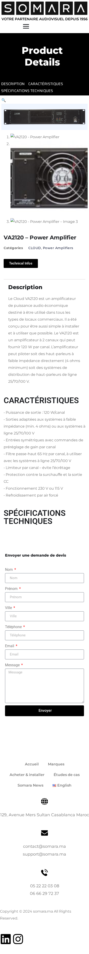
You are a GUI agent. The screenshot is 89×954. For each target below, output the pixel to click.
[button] (3, 100)
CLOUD (34, 248)
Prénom (11, 588)
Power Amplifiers (58, 248)
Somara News (30, 785)
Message (13, 665)
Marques (56, 764)
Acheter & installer (27, 775)
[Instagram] (18, 939)
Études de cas (67, 775)
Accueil (32, 764)
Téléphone (14, 627)
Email (10, 646)
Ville (9, 608)
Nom (9, 569)
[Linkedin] (5, 939)
